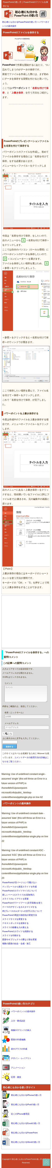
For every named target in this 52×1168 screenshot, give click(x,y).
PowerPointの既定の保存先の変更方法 (19, 915)
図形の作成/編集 (18, 1039)
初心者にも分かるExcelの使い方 (25, 1123)
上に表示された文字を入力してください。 (21, 738)
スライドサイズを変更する (14, 919)
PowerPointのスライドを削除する (17, 931)
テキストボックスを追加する (15, 923)
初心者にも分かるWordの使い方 (25, 1142)
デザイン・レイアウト (21, 1058)
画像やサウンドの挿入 (21, 1030)
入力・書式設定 (18, 1021)
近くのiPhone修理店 (20, 1114)
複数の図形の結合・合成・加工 (16, 943)
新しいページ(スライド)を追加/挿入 (18, 895)
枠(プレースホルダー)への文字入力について (22, 911)
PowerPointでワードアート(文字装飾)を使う (22, 903)
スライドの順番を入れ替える (15, 927)
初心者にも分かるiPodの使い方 (25, 1104)
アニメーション (18, 1068)
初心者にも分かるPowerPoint (24, 1132)
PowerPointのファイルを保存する (21, 32)
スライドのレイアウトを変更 (15, 899)
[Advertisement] (26, 120)
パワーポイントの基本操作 (17, 803)
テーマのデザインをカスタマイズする (19, 907)
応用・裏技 (16, 1077)
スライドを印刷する (11, 935)
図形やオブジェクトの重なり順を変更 (19, 939)
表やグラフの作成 (19, 1049)
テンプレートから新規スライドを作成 (19, 886)
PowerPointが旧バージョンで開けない (19, 882)
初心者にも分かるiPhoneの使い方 (26, 1095)
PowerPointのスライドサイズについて (19, 890)
